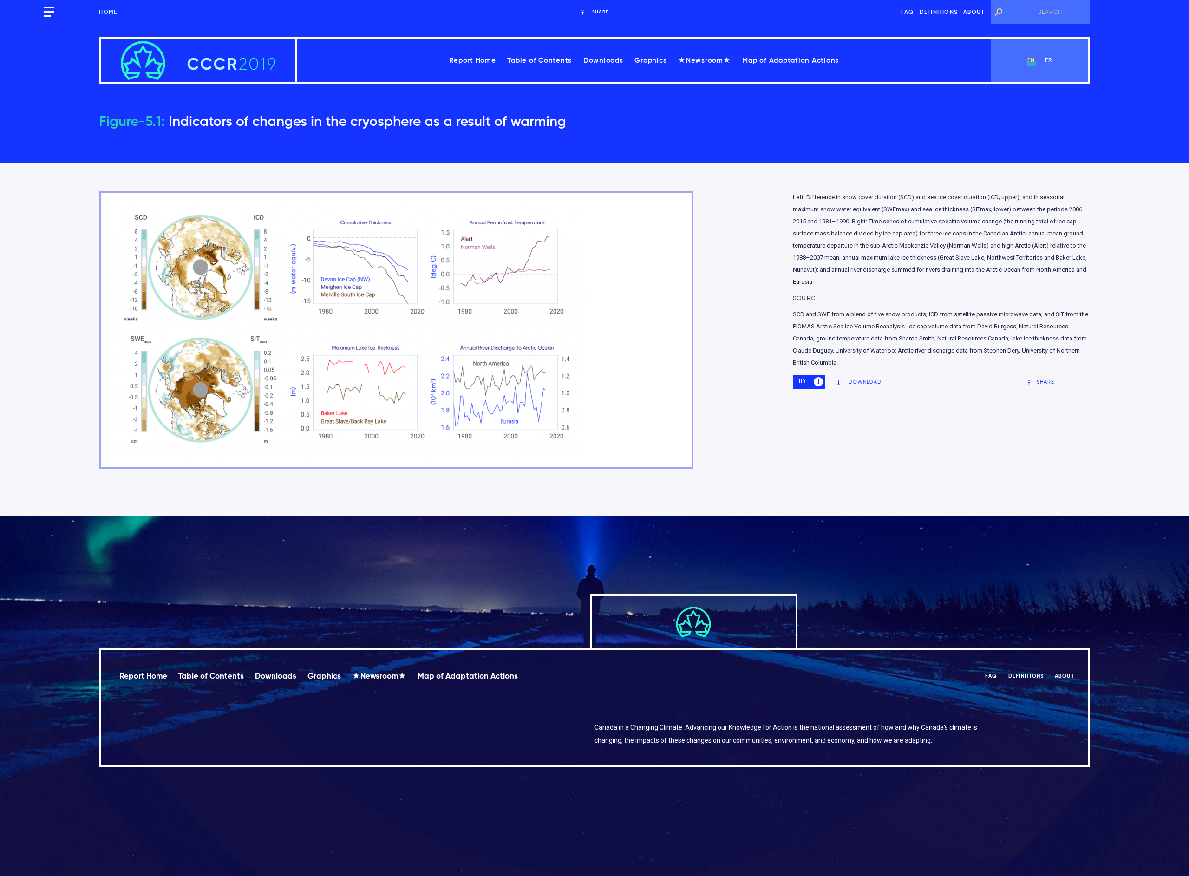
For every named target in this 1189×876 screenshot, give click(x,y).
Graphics (650, 60)
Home (108, 11)
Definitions (939, 11)
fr (1048, 60)
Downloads (603, 60)
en (1031, 60)
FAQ (907, 11)
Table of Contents (539, 60)
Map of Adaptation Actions (790, 60)
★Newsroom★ (704, 60)
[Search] (998, 12)
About (973, 11)
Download (865, 382)
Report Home (472, 60)
